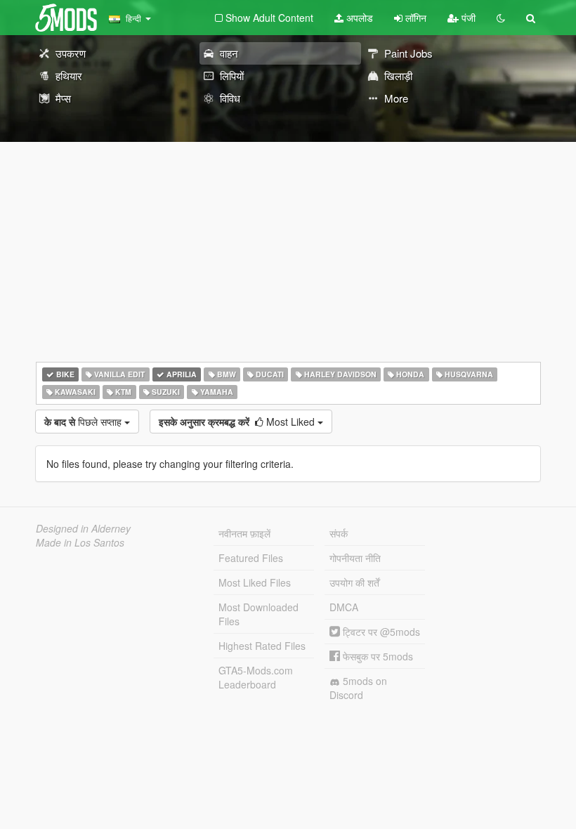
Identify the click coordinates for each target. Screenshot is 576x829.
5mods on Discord (358, 688)
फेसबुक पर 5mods (376, 656)
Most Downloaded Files (258, 614)
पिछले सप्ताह (84, 421)
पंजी (467, 18)
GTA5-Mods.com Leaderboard (255, 677)
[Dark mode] (501, 17)
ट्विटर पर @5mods (380, 632)
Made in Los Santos (80, 542)
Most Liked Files (254, 582)
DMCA (343, 607)
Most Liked (238, 421)
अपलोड (358, 18)
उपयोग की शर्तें (354, 582)
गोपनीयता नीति (355, 558)
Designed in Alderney (83, 528)
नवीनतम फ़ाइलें (244, 533)
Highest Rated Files (262, 646)
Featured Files (250, 558)
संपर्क (338, 533)
